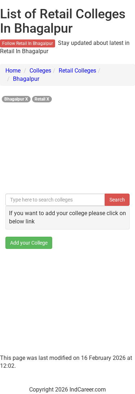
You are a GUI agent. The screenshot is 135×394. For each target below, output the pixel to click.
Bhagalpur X (16, 99)
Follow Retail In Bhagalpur (27, 43)
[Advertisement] (67, 146)
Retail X (42, 99)
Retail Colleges (77, 70)
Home (13, 70)
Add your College (29, 243)
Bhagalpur (26, 78)
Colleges (40, 70)
